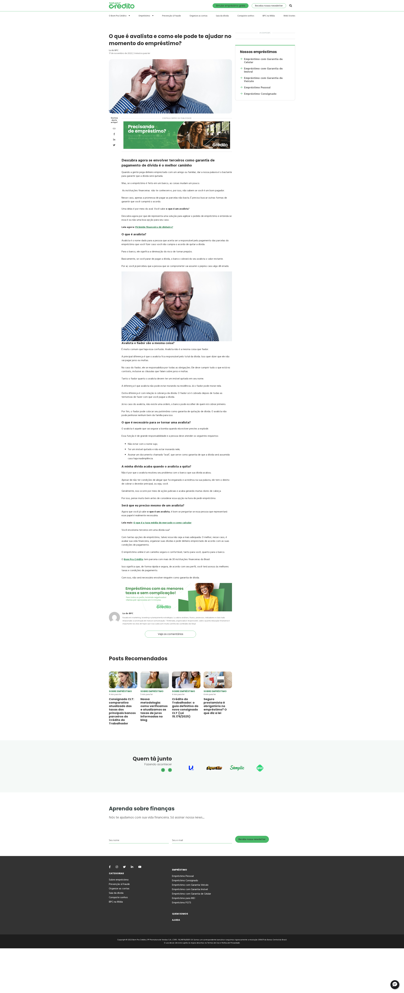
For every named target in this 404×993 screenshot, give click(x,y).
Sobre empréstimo (120, 691)
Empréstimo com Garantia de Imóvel (263, 70)
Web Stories (289, 16)
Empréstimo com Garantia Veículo (190, 885)
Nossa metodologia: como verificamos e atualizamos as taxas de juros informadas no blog (154, 709)
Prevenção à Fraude (171, 16)
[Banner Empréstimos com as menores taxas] (177, 611)
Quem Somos (180, 913)
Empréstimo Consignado (260, 93)
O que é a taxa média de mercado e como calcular (162, 523)
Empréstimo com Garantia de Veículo (263, 80)
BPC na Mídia (269, 16)
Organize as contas (198, 16)
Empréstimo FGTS (181, 903)
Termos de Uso (213, 942)
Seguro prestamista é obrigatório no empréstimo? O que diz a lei (215, 706)
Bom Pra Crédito (133, 559)
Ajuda (176, 920)
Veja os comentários (170, 634)
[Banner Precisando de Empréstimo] (177, 135)
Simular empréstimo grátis (230, 5)
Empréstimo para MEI (183, 898)
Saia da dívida (222, 16)
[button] (394, 984)
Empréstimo (145, 16)
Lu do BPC (113, 50)
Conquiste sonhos (245, 16)
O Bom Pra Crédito (118, 16)
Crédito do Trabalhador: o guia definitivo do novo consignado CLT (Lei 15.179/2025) (185, 707)
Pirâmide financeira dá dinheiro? (154, 227)
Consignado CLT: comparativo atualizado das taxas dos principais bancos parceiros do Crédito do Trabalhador (122, 711)
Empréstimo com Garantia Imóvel (190, 889)
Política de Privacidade (231, 942)
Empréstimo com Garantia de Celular (263, 61)
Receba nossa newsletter (269, 5)
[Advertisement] (94, 970)
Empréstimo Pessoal (257, 87)
